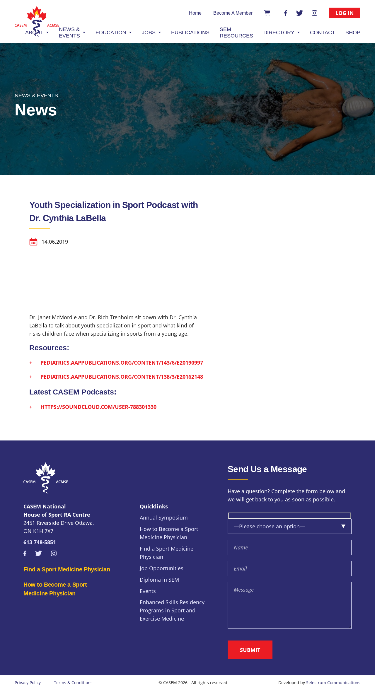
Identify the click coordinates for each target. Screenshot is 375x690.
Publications (190, 32)
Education (111, 32)
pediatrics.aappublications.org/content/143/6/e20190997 (121, 362)
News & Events (69, 32)
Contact (322, 32)
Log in (344, 12)
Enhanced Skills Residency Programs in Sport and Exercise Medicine (172, 610)
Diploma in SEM (159, 579)
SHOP (352, 32)
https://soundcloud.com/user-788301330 (98, 406)
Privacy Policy (28, 682)
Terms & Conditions (73, 682)
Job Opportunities (161, 568)
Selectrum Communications (333, 682)
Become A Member (233, 13)
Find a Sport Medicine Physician (66, 569)
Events (148, 591)
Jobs (149, 32)
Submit (250, 649)
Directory (278, 32)
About (34, 32)
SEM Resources (236, 32)
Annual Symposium (164, 517)
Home (195, 13)
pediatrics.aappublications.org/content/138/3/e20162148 (121, 376)
